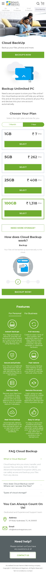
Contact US (23, 555)
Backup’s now (23, 55)
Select (23, 144)
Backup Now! (23, 292)
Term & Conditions (20, 571)
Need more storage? (23, 228)
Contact (29, 571)
